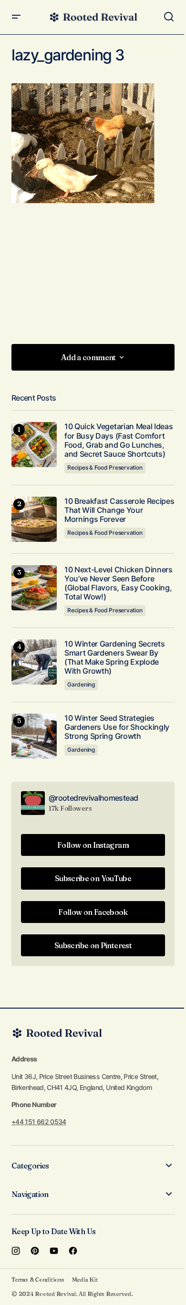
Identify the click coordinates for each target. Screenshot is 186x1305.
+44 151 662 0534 (38, 1122)
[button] (16, 17)
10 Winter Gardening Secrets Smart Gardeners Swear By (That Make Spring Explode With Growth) (114, 657)
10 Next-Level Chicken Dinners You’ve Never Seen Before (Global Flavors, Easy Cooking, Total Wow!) (118, 583)
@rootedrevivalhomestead (93, 798)
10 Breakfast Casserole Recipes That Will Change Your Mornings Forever (119, 510)
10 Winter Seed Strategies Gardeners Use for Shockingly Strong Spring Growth (116, 727)
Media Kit (85, 1279)
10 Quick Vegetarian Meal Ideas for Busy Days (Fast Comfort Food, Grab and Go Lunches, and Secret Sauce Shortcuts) (118, 440)
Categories (30, 1165)
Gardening (81, 684)
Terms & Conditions (37, 1279)
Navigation (30, 1194)
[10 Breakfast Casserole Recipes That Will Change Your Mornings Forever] (34, 519)
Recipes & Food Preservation (105, 467)
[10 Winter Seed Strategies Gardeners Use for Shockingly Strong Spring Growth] (34, 736)
